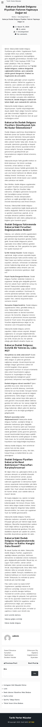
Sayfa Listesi (8, 696)
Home (14, 17)
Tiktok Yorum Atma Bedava (13, 703)
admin (23, 29)
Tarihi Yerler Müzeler (14, 1)
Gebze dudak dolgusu (13, 623)
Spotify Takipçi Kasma (11, 700)
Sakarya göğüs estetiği (13, 619)
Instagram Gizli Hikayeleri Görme (15, 685)
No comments (22, 34)
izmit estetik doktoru (13, 615)
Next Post (32, 663)
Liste (5, 689)
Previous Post (11, 663)
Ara (5, 669)
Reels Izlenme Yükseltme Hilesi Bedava (17, 692)
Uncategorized (23, 17)
